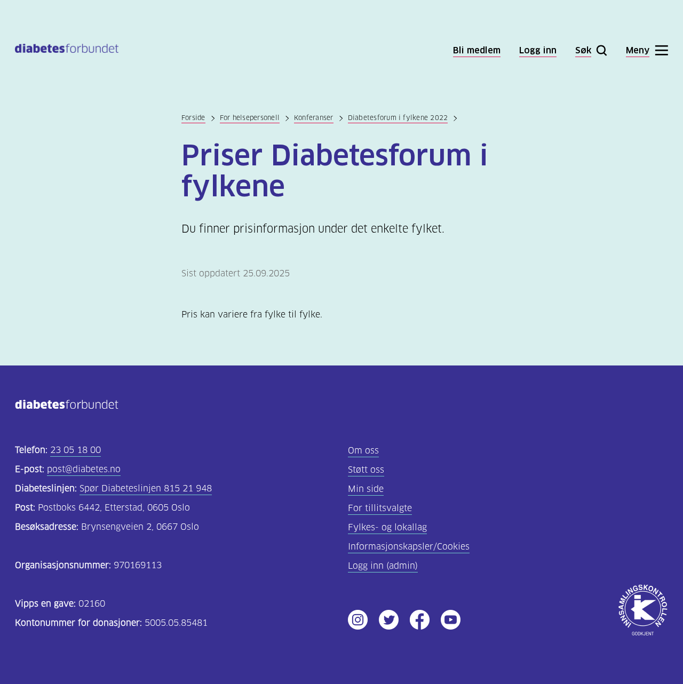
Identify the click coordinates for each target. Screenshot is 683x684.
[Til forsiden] (66, 50)
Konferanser (313, 118)
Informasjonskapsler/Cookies (409, 547)
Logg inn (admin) (383, 566)
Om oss (363, 451)
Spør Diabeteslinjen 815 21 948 (146, 488)
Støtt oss (366, 470)
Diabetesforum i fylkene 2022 (398, 118)
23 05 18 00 (75, 450)
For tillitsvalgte (380, 508)
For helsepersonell (250, 118)
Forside (193, 118)
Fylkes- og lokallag (387, 527)
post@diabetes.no (84, 469)
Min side (366, 489)
